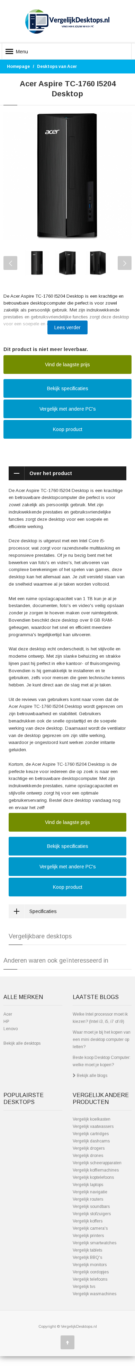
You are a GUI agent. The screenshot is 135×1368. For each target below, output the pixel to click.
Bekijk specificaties (67, 388)
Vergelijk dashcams (91, 1141)
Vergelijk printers (88, 1235)
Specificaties (43, 911)
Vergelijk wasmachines (94, 1293)
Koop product (67, 429)
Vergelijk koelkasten (91, 1119)
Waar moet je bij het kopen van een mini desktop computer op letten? (101, 1039)
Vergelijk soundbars (91, 1206)
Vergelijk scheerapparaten (97, 1162)
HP (6, 1021)
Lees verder (67, 327)
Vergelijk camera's (90, 1228)
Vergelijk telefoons (90, 1279)
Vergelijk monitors (90, 1264)
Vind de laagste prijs (67, 364)
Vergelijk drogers (89, 1148)
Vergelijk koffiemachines (96, 1170)
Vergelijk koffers (87, 1221)
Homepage (18, 66)
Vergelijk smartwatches (94, 1242)
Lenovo (10, 1028)
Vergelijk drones (88, 1155)
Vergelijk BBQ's (87, 1257)
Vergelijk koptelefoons (93, 1177)
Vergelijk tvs (84, 1286)
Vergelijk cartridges (91, 1133)
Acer (7, 1014)
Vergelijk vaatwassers (93, 1126)
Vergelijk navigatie (90, 1192)
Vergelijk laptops (88, 1184)
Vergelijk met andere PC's (67, 409)
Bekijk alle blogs (91, 1075)
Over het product (50, 473)
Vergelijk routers (88, 1199)
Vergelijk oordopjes (91, 1272)
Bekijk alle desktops (21, 1043)
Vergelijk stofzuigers (92, 1213)
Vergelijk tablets (87, 1250)
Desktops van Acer (57, 66)
